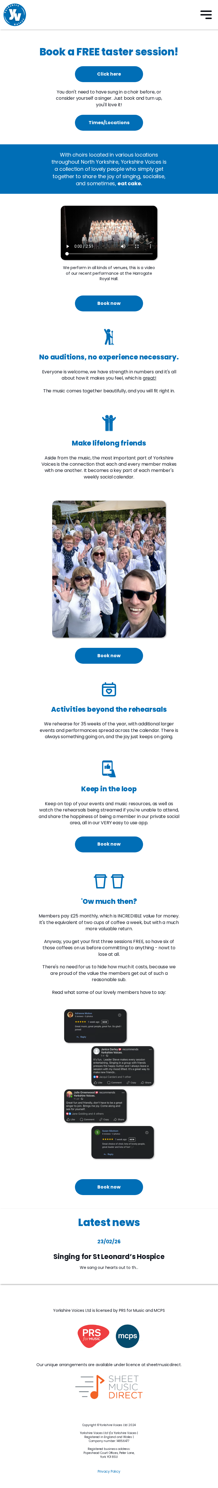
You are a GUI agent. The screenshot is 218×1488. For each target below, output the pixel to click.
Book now (109, 303)
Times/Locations (109, 122)
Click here (109, 74)
